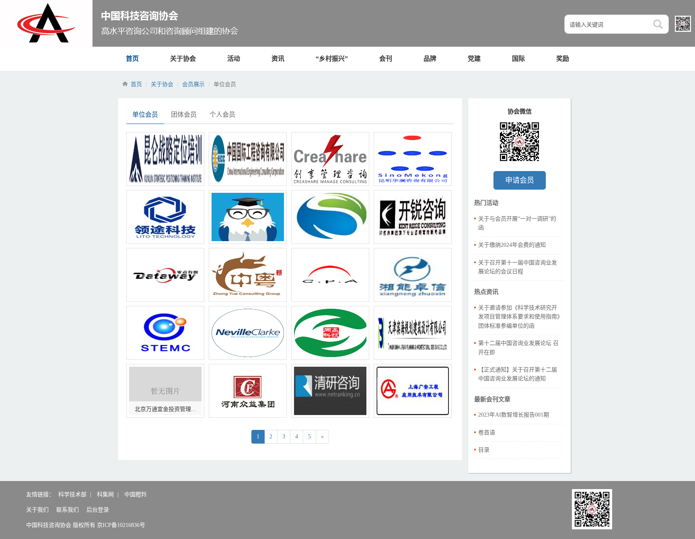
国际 (518, 58)
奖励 (562, 58)
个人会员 (222, 114)
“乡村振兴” (332, 58)
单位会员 (145, 114)
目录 (483, 450)
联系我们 (67, 510)
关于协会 (183, 58)
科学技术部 (72, 495)
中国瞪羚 (135, 495)
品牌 (430, 58)
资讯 (277, 58)
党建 (474, 58)
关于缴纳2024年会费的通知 (512, 245)
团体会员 (184, 114)
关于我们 (37, 510)
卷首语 (486, 433)
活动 (233, 58)
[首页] (120, 23)
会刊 (385, 58)
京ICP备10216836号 (121, 525)
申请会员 (519, 180)
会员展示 (193, 84)
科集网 (105, 495)
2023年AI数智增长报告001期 (513, 415)
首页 (132, 58)
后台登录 (97, 510)
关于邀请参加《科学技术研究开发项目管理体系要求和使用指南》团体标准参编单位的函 (519, 317)
